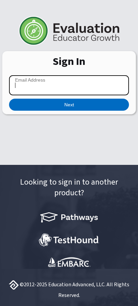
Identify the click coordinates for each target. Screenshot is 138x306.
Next (69, 104)
